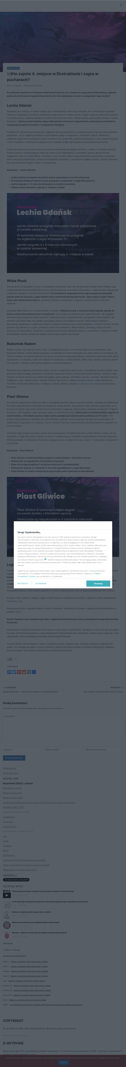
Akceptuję (98, 583)
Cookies (32, 576)
